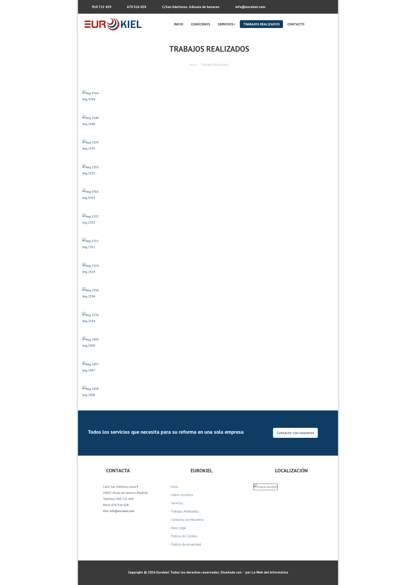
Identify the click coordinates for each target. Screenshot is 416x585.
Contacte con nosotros (295, 432)
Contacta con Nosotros (187, 519)
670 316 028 (136, 7)
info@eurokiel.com (250, 7)
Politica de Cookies (184, 536)
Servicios (177, 503)
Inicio (178, 24)
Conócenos (200, 24)
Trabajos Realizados (261, 24)
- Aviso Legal (177, 528)
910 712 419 (101, 7)
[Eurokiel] (112, 24)
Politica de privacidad (186, 544)
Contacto (295, 24)
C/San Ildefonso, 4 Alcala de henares (190, 7)
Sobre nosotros (182, 495)
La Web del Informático (270, 572)
